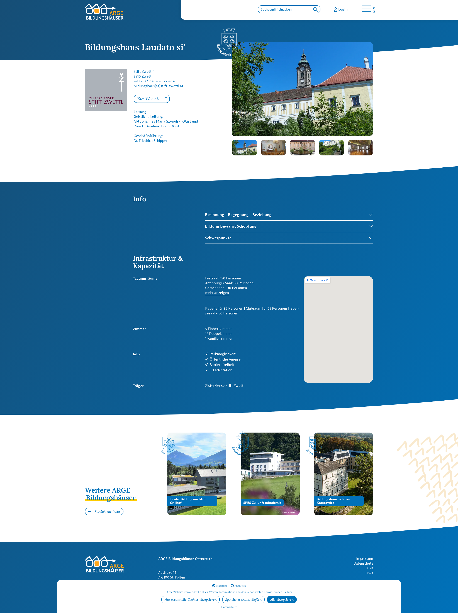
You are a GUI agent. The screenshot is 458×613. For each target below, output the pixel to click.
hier (289, 592)
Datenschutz (363, 563)
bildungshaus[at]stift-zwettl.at (158, 86)
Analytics (240, 585)
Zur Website (148, 98)
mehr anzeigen (217, 293)
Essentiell (222, 585)
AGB (369, 568)
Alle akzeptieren (282, 599)
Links (369, 573)
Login (343, 9)
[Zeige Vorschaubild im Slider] (244, 148)
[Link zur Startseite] (133, 12)
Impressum (364, 558)
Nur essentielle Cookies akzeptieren (190, 599)
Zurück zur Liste (107, 511)
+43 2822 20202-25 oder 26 (155, 81)
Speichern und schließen (243, 599)
